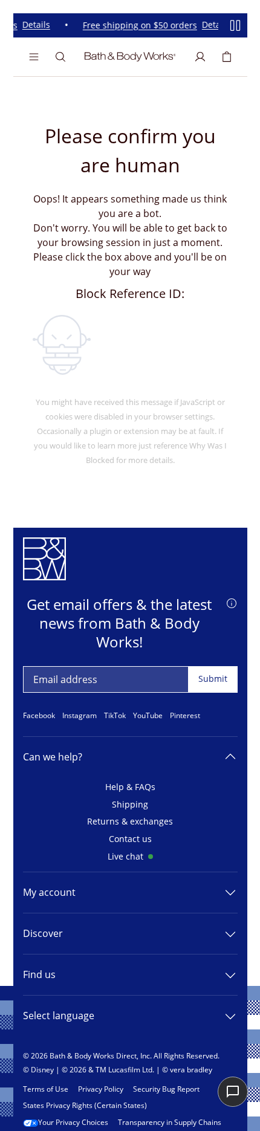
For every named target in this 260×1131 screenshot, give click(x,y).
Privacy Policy (100, 1089)
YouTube (148, 716)
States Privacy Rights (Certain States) (85, 1105)
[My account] (200, 57)
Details (34, 25)
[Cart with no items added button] (227, 57)
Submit (212, 678)
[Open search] (60, 57)
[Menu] (34, 57)
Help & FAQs (130, 787)
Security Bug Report (166, 1089)
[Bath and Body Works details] (232, 602)
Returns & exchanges (130, 822)
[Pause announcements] (235, 25)
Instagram (79, 716)
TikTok (115, 716)
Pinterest (185, 716)
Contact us (130, 839)
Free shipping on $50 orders (137, 26)
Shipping (130, 805)
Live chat (125, 857)
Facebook (39, 716)
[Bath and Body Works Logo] (130, 57)
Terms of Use (45, 1089)
